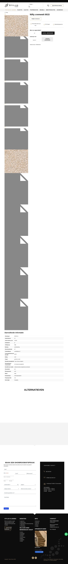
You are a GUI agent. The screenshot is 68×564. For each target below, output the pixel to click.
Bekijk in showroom (36, 18)
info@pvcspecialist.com (50, 477)
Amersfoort (22, 533)
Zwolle (21, 541)
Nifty (15, 344)
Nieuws (36, 524)
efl (14, 349)
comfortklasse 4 (17, 351)
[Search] (29, 7)
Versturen (6, 508)
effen (15, 373)
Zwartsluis (22, 539)
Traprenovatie (23, 522)
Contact (36, 526)
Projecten (37, 522)
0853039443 (52, 525)
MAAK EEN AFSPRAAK (8, 528)
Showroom (37, 521)
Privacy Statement (50, 559)
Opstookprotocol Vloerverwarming (26, 523)
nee (15, 377)
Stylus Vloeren (37, 547)
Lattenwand (22, 524)
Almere (21, 532)
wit (14, 369)
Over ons (37, 523)
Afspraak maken (57, 5)
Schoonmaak (22, 526)
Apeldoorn (22, 534)
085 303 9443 (48, 471)
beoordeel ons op (38, 551)
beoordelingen (53, 560)
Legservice (22, 521)
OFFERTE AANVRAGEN (47, 39)
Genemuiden (22, 537)
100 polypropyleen (17, 375)
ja (14, 342)
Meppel (21, 538)
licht (15, 371)
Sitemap (45, 559)
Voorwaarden (56, 559)
